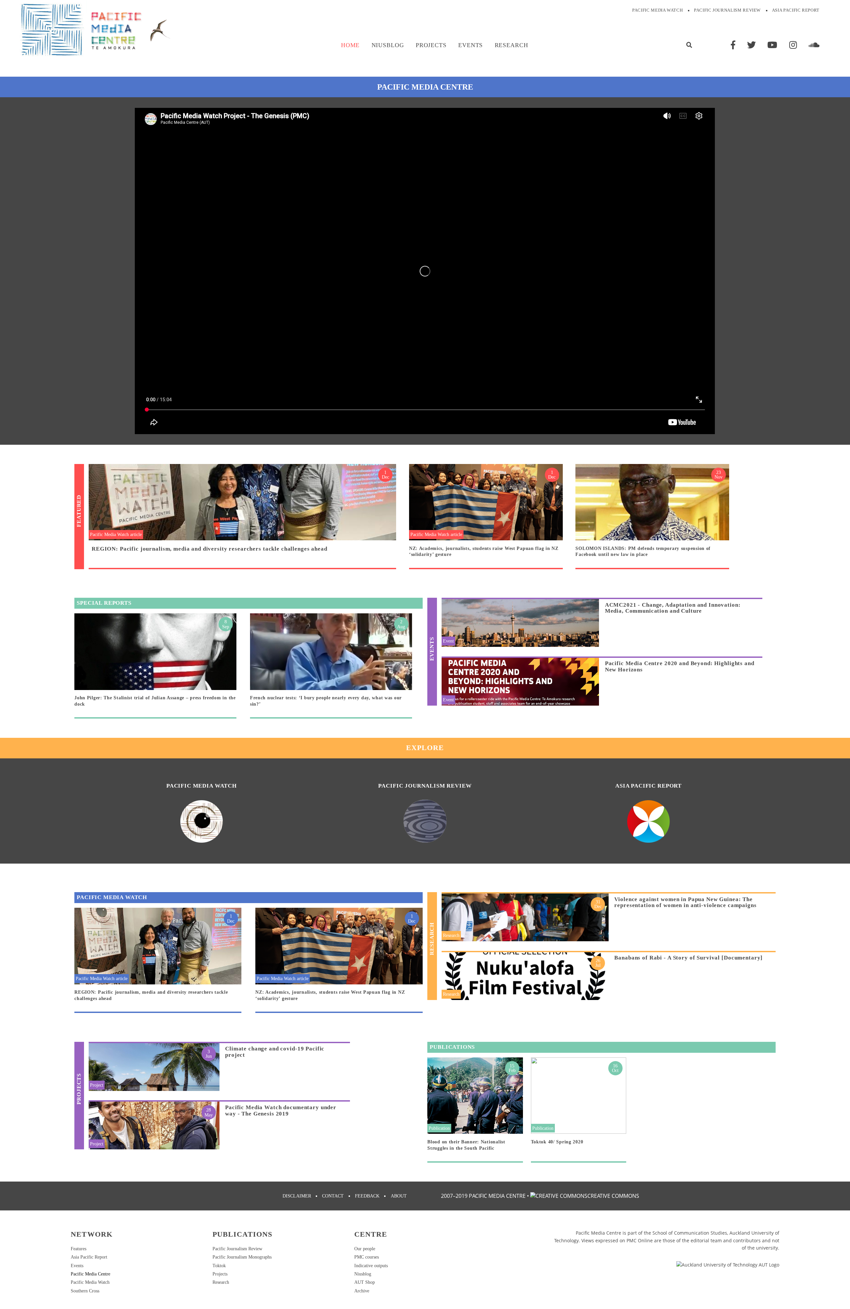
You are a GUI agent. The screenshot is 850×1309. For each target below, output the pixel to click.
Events (470, 45)
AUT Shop (364, 1282)
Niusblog (388, 45)
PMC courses (366, 1257)
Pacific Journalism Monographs (242, 1257)
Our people (364, 1248)
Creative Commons (613, 1195)
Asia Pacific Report (795, 10)
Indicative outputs (371, 1265)
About (399, 1195)
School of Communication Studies (689, 1233)
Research (511, 45)
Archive (361, 1290)
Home (350, 45)
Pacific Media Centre (90, 1273)
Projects (431, 45)
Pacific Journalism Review (727, 10)
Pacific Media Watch (657, 10)
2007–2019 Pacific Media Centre (483, 1195)
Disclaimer (297, 1195)
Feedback (367, 1195)
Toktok (219, 1265)
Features (78, 1248)
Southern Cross (85, 1290)
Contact (333, 1195)
